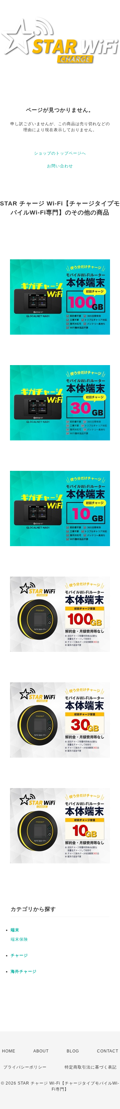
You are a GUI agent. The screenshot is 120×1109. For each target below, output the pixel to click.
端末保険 (19, 939)
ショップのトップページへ (60, 153)
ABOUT (41, 1051)
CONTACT (107, 1051)
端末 (15, 930)
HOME (8, 1051)
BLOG (73, 1051)
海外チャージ (24, 971)
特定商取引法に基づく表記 (91, 1067)
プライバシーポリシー (25, 1067)
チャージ (19, 955)
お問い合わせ (60, 166)
